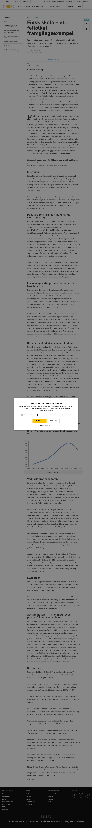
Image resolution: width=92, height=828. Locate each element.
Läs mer (50, 410)
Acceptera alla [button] (39, 420)
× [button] (76, 399)
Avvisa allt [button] (53, 421)
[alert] (46, 414)
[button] (46, 426)
